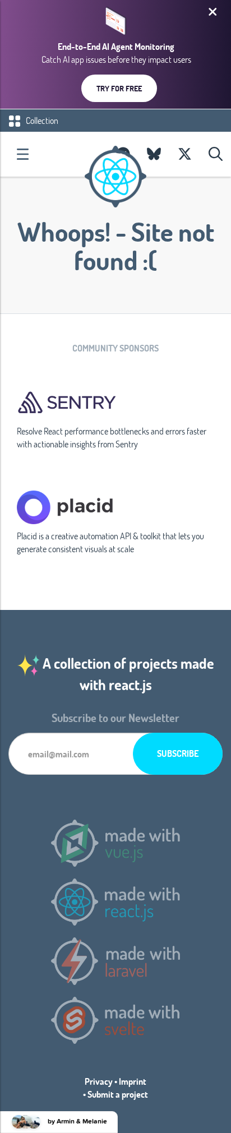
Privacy (99, 1081)
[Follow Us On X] (184, 154)
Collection (41, 120)
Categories (22, 154)
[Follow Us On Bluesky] (153, 154)
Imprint (132, 1081)
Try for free (119, 88)
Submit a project (117, 1094)
